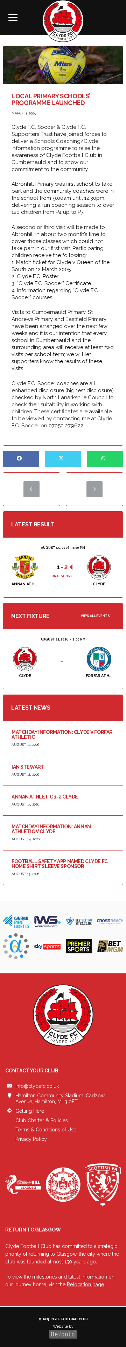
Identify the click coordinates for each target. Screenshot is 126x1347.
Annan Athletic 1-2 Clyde (45, 797)
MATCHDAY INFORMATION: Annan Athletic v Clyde (51, 829)
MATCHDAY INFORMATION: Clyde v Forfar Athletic (62, 734)
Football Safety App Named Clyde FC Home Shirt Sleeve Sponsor (60, 864)
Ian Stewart (28, 767)
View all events (95, 616)
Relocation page (85, 1285)
